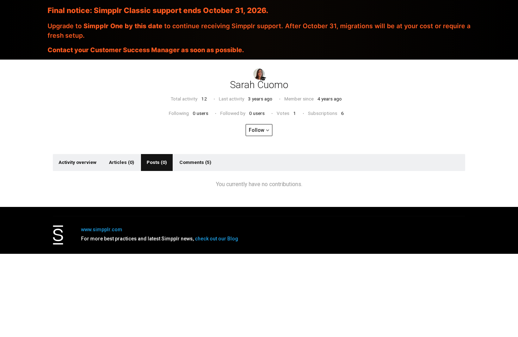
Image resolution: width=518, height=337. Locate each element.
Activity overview (77, 162)
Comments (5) (195, 162)
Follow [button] (256, 130)
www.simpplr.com (101, 229)
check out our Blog (216, 238)
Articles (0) (121, 162)
